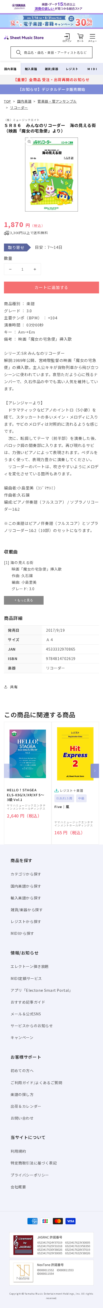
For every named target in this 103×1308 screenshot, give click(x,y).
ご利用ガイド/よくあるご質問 (36, 1082)
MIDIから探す (22, 933)
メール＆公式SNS (26, 1013)
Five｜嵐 (61, 806)
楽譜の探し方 (22, 1094)
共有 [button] (14, 686)
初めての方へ (22, 1070)
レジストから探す (26, 921)
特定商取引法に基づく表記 (34, 1162)
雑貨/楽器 (51, 69)
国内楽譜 (10, 69)
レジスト (72, 69)
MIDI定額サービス (26, 978)
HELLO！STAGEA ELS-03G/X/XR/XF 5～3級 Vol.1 (25, 795)
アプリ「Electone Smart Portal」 (42, 990)
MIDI (92, 69)
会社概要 (18, 1186)
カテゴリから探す (26, 874)
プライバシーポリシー (30, 1175)
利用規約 (18, 1151)
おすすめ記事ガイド (28, 1002)
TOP (7, 101)
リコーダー (19, 107)
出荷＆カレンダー (26, 1106)
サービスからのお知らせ (32, 1025)
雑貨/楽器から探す (27, 909)
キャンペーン (22, 1037)
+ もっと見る (24, 600)
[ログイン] (67, 36)
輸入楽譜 (31, 69)
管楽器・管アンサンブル (57, 101)
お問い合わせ (22, 1118)
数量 (8, 258)
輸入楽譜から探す (26, 897)
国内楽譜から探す (26, 886)
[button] (92, 36)
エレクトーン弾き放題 (30, 966)
